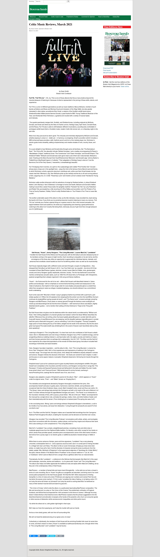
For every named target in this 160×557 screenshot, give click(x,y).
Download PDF (108, 68)
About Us (38, 1)
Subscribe (116, 17)
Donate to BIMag (34, 19)
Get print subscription (110, 72)
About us (33, 17)
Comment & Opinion (88, 17)
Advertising (31, 1)
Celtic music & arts (57, 17)
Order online (125, 86)
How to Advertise (103, 17)
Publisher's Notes (72, 17)
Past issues (107, 70)
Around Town (43, 17)
